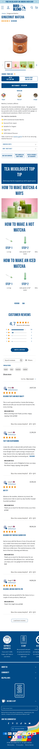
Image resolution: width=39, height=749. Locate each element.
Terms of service (29, 745)
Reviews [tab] (16, 303)
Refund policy (10, 745)
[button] (31, 7)
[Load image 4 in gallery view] (23, 65)
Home (4, 13)
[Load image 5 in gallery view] (30, 65)
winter (25, 369)
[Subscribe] (36, 708)
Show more (7, 374)
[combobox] (28, 379)
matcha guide (17, 137)
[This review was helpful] (30, 424)
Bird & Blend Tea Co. (16, 742)
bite (11, 369)
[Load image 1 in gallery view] (8, 65)
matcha (18, 369)
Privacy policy (19, 745)
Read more (32, 456)
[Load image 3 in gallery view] (15, 65)
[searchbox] (11, 360)
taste (5, 369)
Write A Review (19, 350)
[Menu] (2, 7)
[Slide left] (3, 2)
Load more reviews (19, 620)
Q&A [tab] (23, 303)
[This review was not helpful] (33, 424)
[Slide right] (36, 2)
